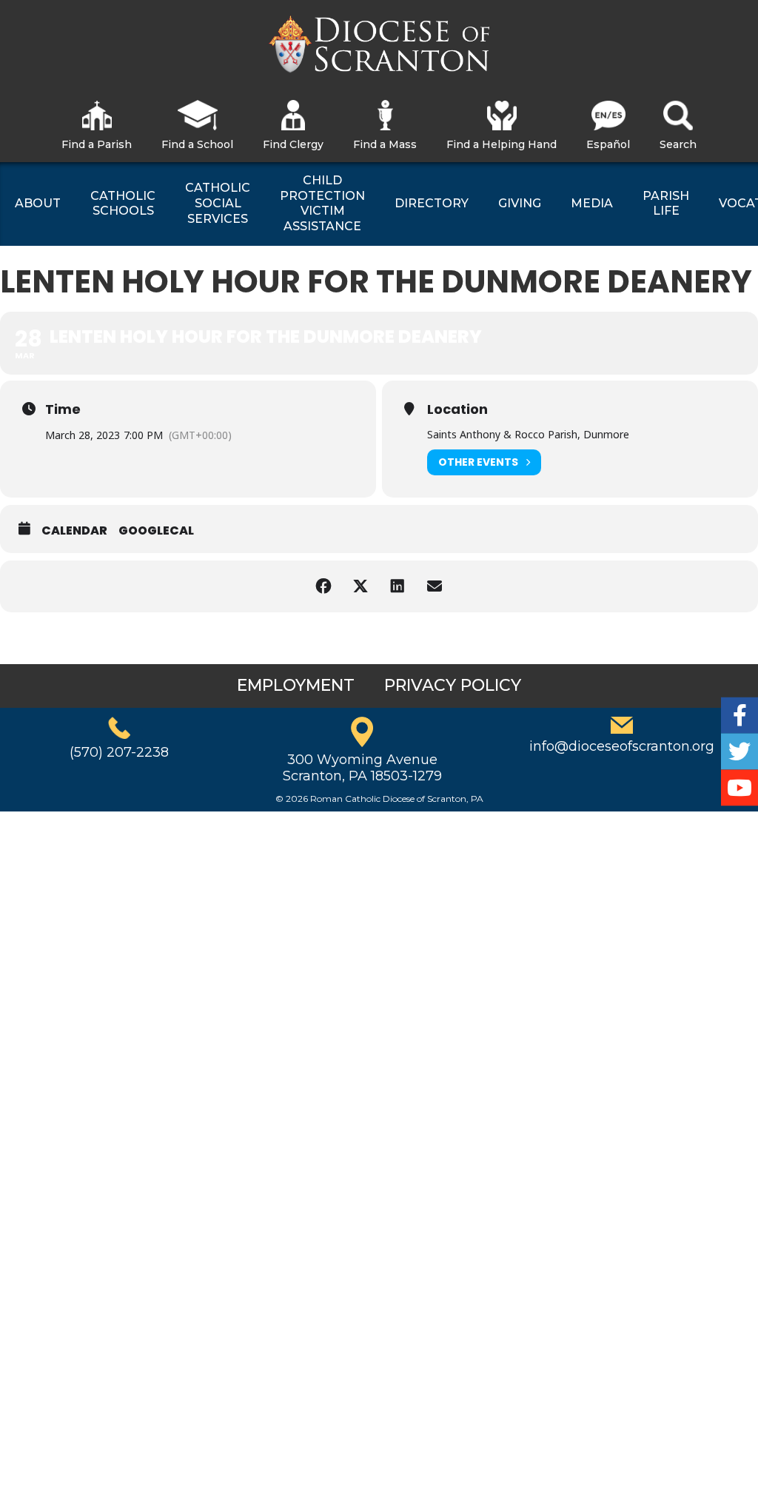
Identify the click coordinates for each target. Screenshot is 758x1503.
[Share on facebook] (323, 586)
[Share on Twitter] (360, 586)
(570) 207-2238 (119, 752)
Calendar (74, 530)
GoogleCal (156, 530)
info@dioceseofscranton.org (621, 746)
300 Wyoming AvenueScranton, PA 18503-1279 (362, 768)
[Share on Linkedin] (397, 586)
